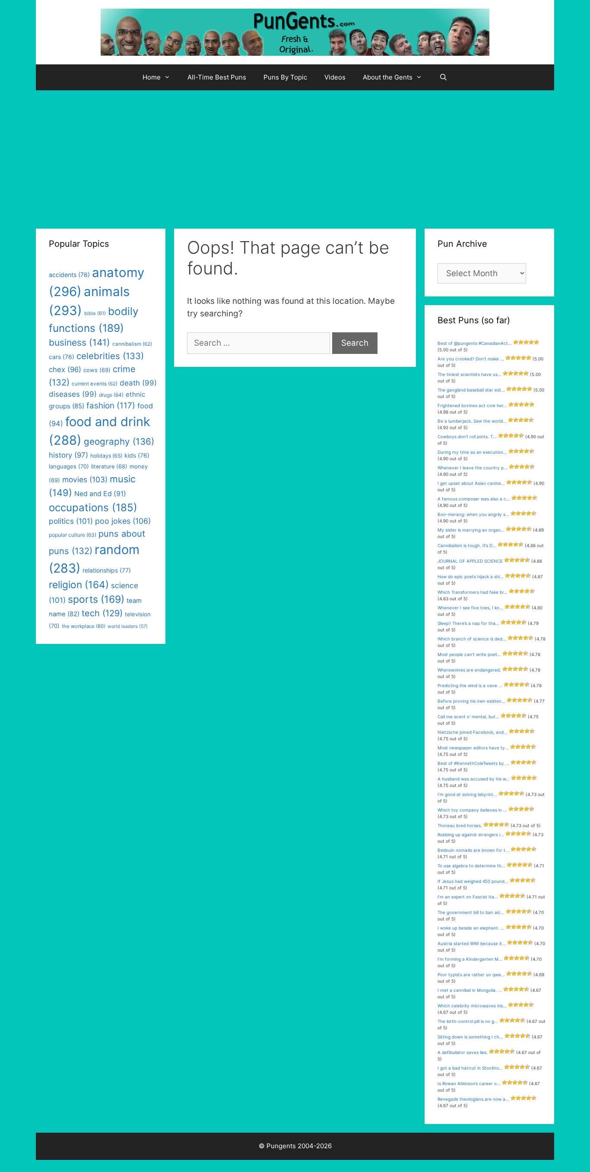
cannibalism (132, 344)
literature (109, 466)
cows (97, 369)
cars (61, 356)
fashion (110, 406)
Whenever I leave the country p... (473, 467)
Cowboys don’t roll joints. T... (467, 436)
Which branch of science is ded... (472, 638)
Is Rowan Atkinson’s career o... (469, 1083)
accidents (69, 274)
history (68, 455)
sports (96, 599)
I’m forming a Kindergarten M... (470, 959)
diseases (73, 394)
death (138, 383)
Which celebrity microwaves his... (472, 1005)
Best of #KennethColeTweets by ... (473, 763)
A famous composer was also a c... (474, 498)
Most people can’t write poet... (469, 654)
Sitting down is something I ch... (470, 1036)
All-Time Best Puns (216, 77)
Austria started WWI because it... (472, 943)
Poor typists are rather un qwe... (471, 974)
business (79, 342)
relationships (106, 570)
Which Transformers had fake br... (473, 592)
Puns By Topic (285, 77)
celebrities (110, 355)
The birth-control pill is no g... (468, 1021)
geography (119, 441)
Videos (335, 77)
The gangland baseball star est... (471, 389)
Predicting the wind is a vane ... (470, 685)
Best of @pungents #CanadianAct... (475, 343)
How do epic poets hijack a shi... (471, 576)
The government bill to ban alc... (471, 912)
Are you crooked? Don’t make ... (471, 358)
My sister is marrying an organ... (471, 529)
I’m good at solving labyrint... (467, 794)
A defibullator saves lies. (463, 1052)
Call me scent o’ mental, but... (468, 716)
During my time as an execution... (472, 452)
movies (85, 479)
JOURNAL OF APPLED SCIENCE (470, 561)
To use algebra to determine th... (471, 865)
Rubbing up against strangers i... (471, 834)
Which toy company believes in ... (472, 809)
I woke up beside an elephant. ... (471, 927)
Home (152, 77)
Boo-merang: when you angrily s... (473, 514)
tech (102, 613)
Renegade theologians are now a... (473, 1099)
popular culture (72, 535)
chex (65, 369)
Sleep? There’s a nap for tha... (468, 623)
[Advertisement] (295, 155)
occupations (93, 507)
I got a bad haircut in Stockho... (470, 1067)
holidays (106, 455)
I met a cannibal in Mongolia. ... (470, 990)
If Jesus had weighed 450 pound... (473, 881)
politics (71, 520)
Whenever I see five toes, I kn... (470, 607)
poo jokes (123, 520)
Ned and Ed (100, 494)
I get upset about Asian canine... (471, 483)
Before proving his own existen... (471, 701)
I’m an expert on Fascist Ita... (468, 896)
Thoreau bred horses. (460, 825)
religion (79, 584)
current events (94, 384)
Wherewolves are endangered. (469, 669)
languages (69, 466)
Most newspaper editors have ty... (473, 747)
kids (136, 455)
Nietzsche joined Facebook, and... (473, 732)
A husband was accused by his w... (474, 778)
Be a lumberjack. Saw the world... (472, 421)
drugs (111, 395)
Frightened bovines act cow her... (472, 405)
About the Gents (387, 77)
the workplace (83, 626)
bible (95, 313)
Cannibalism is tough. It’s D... (467, 545)
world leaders (128, 626)
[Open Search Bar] (443, 77)
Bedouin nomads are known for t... (473, 850)
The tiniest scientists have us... (469, 374)
